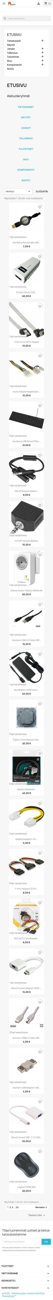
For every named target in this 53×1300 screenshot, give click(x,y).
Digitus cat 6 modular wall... (26, 739)
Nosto (10, 68)
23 (17, 1207)
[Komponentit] (26, 166)
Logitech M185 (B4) (26, 1187)
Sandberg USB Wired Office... (26, 441)
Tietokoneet (14, 40)
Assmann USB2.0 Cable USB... (26, 1038)
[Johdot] (26, 124)
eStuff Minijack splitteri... (26, 491)
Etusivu (14, 34)
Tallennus (12, 52)
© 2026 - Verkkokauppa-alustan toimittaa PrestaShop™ (23, 1295)
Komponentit (14, 64)
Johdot (11, 48)
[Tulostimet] (26, 145)
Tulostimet (13, 56)
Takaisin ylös (37, 1215)
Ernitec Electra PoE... (26, 292)
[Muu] (26, 155)
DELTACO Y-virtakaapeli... (26, 938)
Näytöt (11, 44)
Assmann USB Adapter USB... (26, 1087)
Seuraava (41, 1207)
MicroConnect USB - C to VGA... (26, 1137)
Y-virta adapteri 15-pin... (26, 888)
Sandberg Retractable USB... (26, 242)
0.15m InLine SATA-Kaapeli (26, 342)
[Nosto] (26, 176)
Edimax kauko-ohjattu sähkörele (26, 590)
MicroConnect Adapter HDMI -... (26, 988)
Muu (9, 60)
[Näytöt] (26, 113)
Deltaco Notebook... (26, 789)
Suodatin (42, 191)
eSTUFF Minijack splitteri (26, 540)
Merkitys (18, 191)
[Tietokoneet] (26, 103)
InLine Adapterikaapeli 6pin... (26, 391)
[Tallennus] (26, 134)
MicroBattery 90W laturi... (26, 690)
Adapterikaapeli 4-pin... (26, 839)
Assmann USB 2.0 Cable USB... (26, 640)
